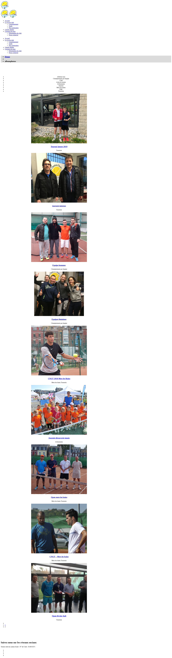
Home (7, 57)
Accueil (7, 21)
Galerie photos (9, 29)
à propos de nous (10, 31)
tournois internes (59, 206)
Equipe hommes (59, 265)
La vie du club (9, 22)
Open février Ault (59, 616)
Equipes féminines (59, 319)
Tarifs (10, 26)
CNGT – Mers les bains (59, 557)
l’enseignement (13, 24)
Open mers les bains (59, 497)
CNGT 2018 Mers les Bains (59, 379)
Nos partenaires (14, 28)
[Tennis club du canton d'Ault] (5, 8)
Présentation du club (15, 33)
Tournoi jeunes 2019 (59, 147)
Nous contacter (13, 35)
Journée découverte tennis (59, 438)
